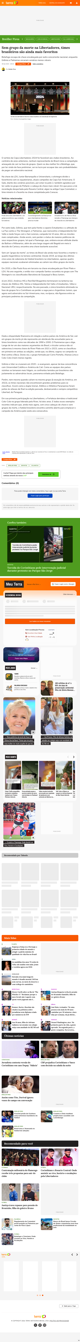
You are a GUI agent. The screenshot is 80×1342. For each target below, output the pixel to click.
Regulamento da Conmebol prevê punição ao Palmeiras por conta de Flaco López (26, 1223)
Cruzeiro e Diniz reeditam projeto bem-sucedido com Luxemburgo (63, 1116)
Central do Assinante (57, 3)
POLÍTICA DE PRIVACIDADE (59, 1321)
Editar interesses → (69, 594)
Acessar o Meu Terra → (34, 584)
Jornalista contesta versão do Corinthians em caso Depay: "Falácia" (20, 1064)
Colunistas (34, 465)
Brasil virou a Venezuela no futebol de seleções (24, 1130)
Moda (14, 959)
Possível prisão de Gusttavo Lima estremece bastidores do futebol (26, 1116)
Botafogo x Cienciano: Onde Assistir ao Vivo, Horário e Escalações (25, 1238)
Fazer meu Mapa (21, 658)
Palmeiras (17, 1219)
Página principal (12, 3)
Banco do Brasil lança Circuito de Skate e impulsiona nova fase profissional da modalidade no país (65, 1224)
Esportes (24, 465)
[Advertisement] (57, 1131)
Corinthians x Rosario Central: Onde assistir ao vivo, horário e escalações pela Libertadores (59, 1173)
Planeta (14, 944)
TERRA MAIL (42, 3)
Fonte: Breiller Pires (6, 452)
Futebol (43, 1167)
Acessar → (34, 668)
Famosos (54, 989)
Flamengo (5, 1167)
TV (13, 1004)
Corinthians (6, 1060)
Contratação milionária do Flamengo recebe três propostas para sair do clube (19, 1173)
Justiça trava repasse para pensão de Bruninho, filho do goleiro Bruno (20, 1206)
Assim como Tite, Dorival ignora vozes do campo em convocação (17, 1099)
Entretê (14, 1019)
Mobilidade (15, 974)
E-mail (71, 3)
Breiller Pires (12, 465)
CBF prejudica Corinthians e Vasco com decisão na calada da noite (58, 1064)
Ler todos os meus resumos (40, 621)
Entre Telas (15, 989)
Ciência (53, 1004)
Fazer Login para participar (40, 496)
